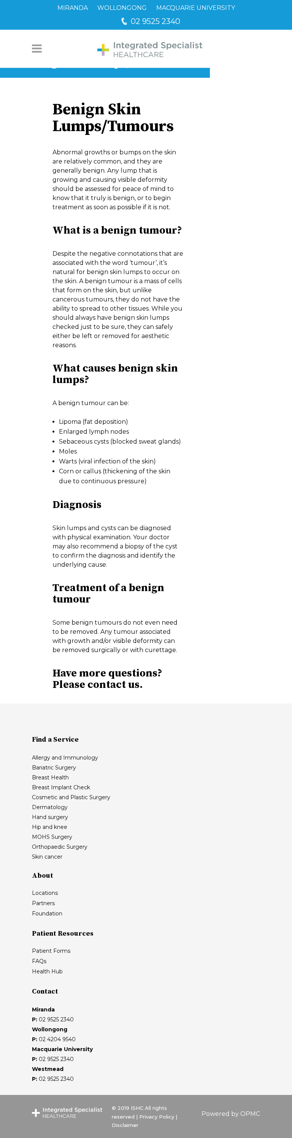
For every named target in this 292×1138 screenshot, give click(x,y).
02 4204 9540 (57, 1039)
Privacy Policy (156, 1117)
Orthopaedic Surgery (59, 846)
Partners (43, 903)
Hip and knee (49, 827)
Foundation (47, 913)
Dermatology (50, 807)
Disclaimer (125, 1125)
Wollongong (122, 7)
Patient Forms (51, 950)
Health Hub (47, 971)
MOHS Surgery (52, 836)
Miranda (72, 7)
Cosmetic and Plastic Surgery (71, 797)
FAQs (39, 961)
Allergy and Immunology (65, 757)
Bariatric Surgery (54, 767)
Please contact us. (97, 684)
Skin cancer (47, 856)
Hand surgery (50, 817)
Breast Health (50, 777)
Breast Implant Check (61, 787)
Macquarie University (195, 7)
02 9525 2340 (154, 21)
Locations (45, 893)
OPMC (250, 1113)
